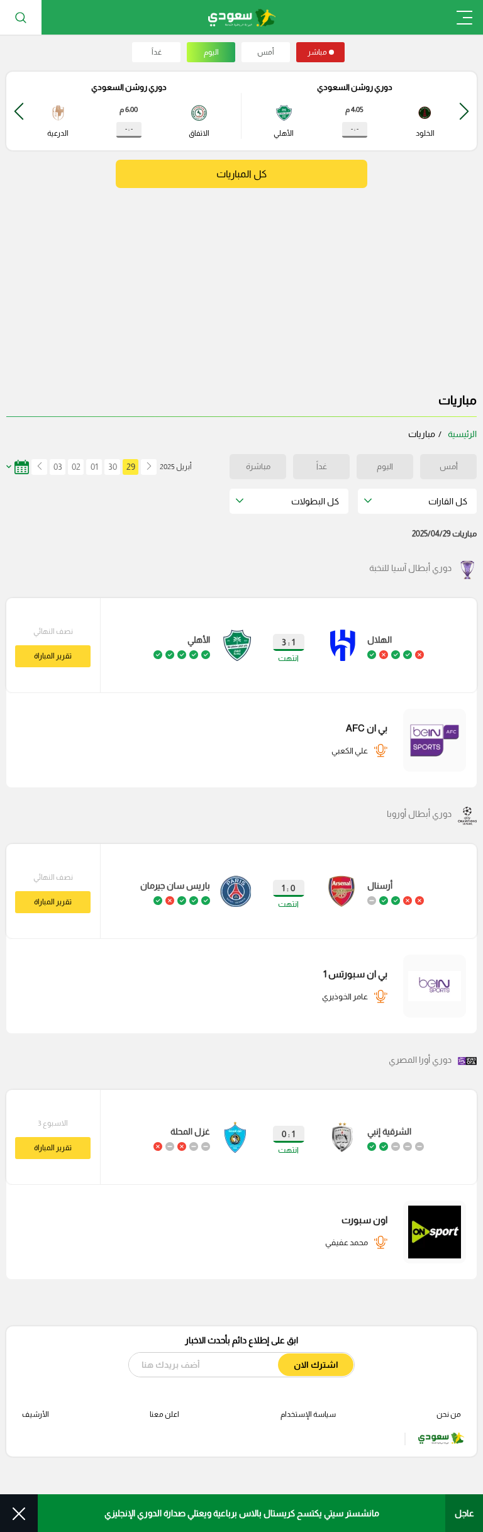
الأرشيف (35, 1414)
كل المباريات (241, 174)
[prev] (464, 111)
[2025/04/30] (38, 467)
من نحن (448, 1414)
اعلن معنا (164, 1414)
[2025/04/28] (149, 467)
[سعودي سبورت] (242, 17)
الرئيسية (462, 434)
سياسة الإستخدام (308, 1414)
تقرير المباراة (53, 656)
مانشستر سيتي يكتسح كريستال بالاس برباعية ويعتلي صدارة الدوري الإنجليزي (241, 1513)
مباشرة (258, 466)
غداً (157, 52)
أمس (265, 52)
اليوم (211, 52)
